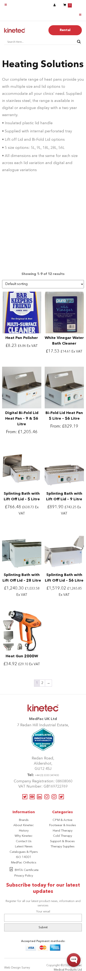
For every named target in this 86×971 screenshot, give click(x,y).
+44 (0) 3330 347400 (47, 775)
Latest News (24, 846)
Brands (24, 820)
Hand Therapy (62, 830)
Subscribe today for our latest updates (43, 888)
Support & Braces (62, 841)
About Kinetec (23, 825)
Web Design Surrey (17, 967)
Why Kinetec (24, 836)
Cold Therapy (62, 836)
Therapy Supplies (63, 846)
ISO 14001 (23, 857)
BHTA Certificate (27, 870)
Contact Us (24, 841)
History (24, 830)
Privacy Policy (23, 875)
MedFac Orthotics (23, 862)
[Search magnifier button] (79, 42)
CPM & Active (62, 820)
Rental (65, 30)
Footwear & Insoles (62, 825)
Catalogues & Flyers (24, 852)
